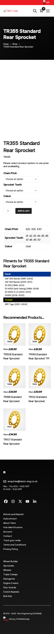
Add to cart (24, 210)
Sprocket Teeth (12, 184)
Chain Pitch (10, 173)
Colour (7, 196)
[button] (46, 2)
